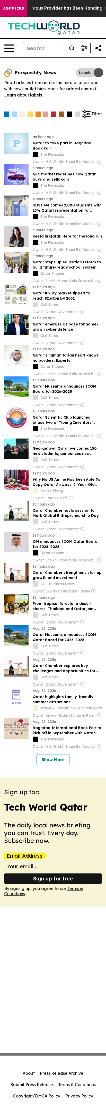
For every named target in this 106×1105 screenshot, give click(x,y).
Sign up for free (53, 878)
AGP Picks (13, 8)
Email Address (24, 856)
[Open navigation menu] (9, 48)
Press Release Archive (61, 1073)
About (29, 1073)
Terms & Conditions (77, 1084)
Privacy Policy (79, 1096)
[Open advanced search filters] (84, 48)
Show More (53, 759)
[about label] (35, 154)
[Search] (72, 48)
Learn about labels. (23, 95)
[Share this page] (98, 48)
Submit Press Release (32, 1084)
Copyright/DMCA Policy (36, 1096)
